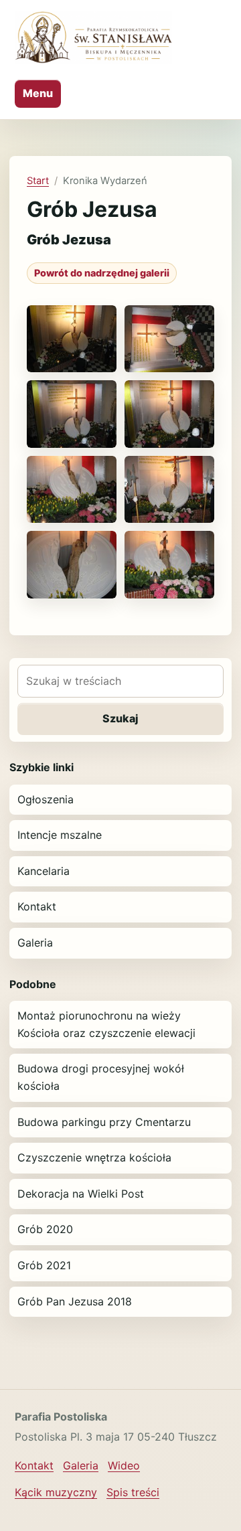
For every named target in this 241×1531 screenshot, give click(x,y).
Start (38, 181)
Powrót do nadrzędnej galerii (101, 272)
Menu (38, 93)
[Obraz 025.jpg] (71, 564)
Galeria (35, 942)
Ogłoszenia (45, 799)
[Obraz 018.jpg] (169, 339)
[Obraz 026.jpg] (169, 564)
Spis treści (132, 1492)
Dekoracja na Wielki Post (80, 1193)
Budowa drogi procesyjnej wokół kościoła (100, 1077)
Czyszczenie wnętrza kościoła (94, 1157)
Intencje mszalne (59, 834)
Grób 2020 (45, 1229)
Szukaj (120, 718)
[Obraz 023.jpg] (169, 489)
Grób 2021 (44, 1265)
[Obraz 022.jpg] (71, 489)
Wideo (124, 1465)
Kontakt (36, 906)
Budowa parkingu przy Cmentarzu (104, 1122)
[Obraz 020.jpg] (169, 414)
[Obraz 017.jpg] (71, 339)
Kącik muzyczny (56, 1492)
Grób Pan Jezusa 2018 (74, 1301)
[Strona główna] (93, 37)
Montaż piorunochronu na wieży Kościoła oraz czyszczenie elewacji (106, 1024)
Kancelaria (43, 871)
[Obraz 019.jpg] (71, 414)
